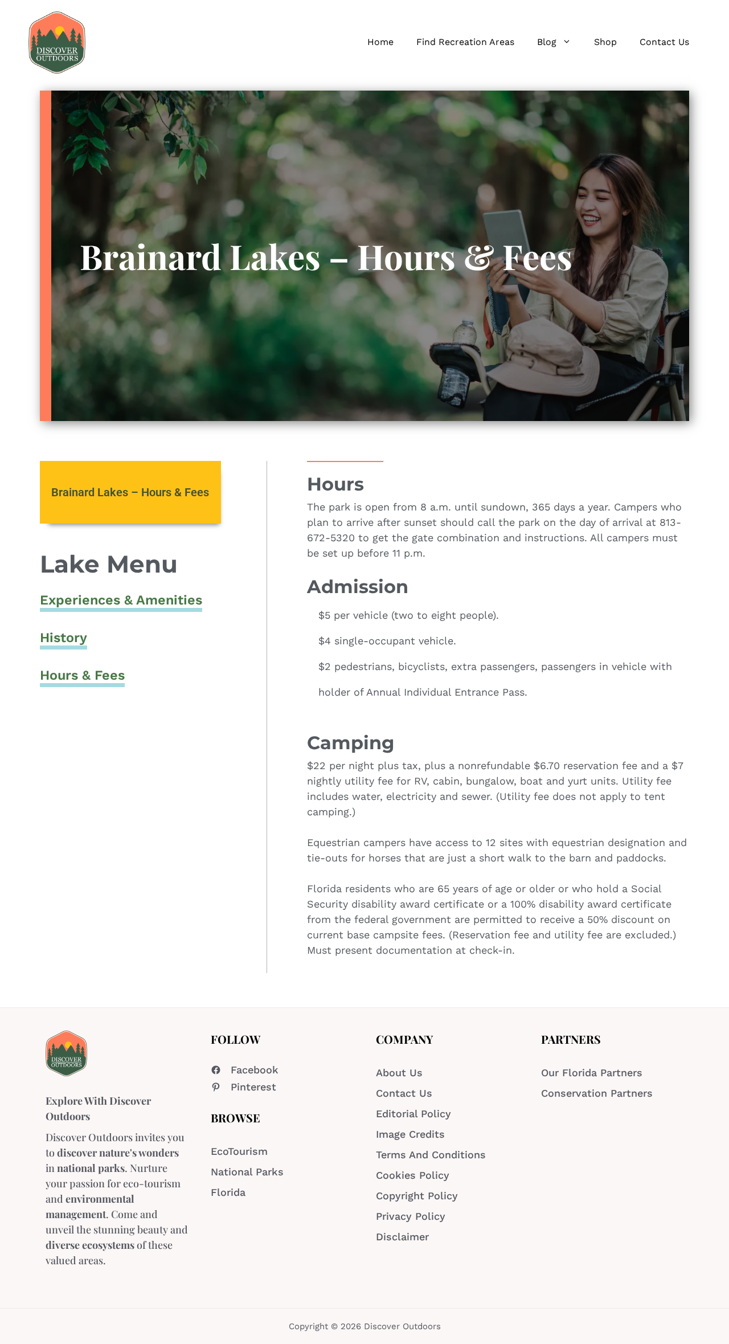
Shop (605, 41)
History (63, 638)
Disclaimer (402, 1237)
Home (380, 41)
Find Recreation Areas (465, 41)
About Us (399, 1073)
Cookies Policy (412, 1175)
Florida (228, 1192)
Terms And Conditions (431, 1155)
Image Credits (410, 1134)
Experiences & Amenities (121, 600)
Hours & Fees (82, 675)
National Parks (247, 1172)
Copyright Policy (417, 1196)
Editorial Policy (413, 1114)
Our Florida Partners (591, 1073)
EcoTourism (239, 1151)
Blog (546, 41)
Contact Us (664, 41)
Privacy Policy (410, 1216)
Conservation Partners (597, 1093)
